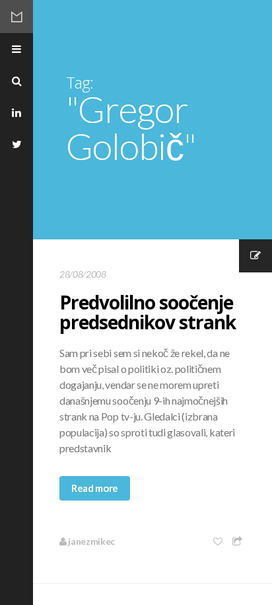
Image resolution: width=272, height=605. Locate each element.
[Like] (218, 541)
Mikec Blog (16, 16)
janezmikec (91, 541)
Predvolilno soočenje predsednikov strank (147, 312)
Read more (94, 488)
